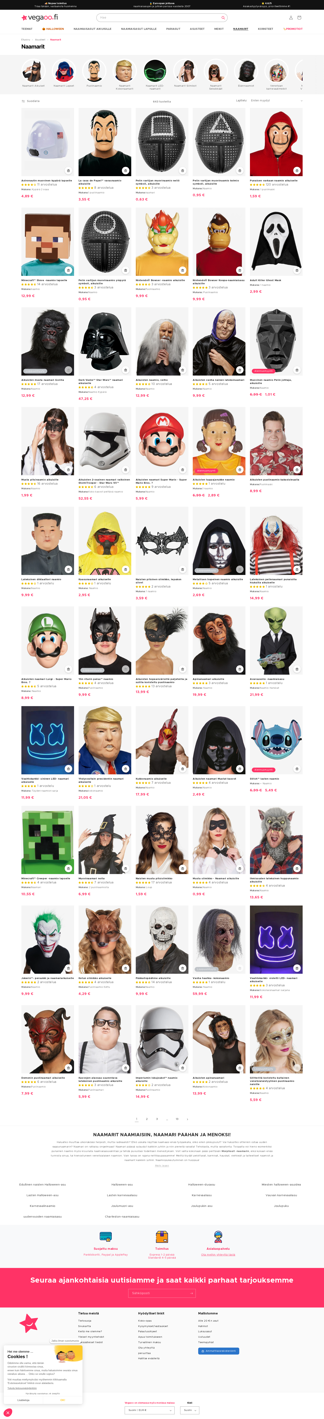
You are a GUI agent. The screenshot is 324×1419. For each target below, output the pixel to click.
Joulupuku (281, 1206)
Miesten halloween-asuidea (281, 1184)
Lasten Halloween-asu (42, 1195)
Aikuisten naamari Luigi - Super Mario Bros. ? (46, 681)
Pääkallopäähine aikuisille (153, 978)
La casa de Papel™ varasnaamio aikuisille (100, 182)
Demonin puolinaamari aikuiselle (43, 1078)
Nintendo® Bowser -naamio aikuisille (160, 280)
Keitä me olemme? (90, 1331)
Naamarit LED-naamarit (155, 87)
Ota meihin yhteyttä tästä (218, 1255)
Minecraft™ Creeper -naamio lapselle (45, 878)
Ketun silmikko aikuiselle (95, 978)
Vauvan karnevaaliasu (281, 1195)
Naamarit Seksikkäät (216, 87)
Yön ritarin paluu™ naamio (96, 679)
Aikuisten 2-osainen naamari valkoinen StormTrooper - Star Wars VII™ (104, 481)
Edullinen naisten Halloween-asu (42, 1184)
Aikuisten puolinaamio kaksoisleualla (274, 480)
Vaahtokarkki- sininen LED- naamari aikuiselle (45, 780)
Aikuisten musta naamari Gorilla (42, 380)
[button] (27, 29)
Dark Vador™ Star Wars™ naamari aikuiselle (101, 382)
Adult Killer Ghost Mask (265, 280)
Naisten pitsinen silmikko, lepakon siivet (159, 581)
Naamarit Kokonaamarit (124, 87)
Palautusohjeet (147, 1331)
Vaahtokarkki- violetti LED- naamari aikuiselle (273, 980)
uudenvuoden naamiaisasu (42, 1216)
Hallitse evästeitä (149, 1358)
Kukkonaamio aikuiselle (151, 779)
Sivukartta (84, 1326)
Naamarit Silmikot (185, 86)
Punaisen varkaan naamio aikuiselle (274, 181)
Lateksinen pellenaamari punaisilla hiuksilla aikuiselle (273, 581)
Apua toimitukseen (150, 1337)
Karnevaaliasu (202, 1195)
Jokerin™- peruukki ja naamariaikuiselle (47, 978)
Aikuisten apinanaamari (208, 1078)
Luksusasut (205, 1331)
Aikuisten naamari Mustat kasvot (214, 779)
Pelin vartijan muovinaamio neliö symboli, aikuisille (158, 182)
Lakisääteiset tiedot (90, 1342)
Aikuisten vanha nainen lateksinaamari (218, 380)
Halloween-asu (122, 1184)
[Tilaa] (191, 1293)
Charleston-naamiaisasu (122, 1216)
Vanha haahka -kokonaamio (211, 978)
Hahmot (203, 1326)
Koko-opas (145, 1321)
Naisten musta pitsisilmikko (154, 878)
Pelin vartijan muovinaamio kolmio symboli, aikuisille (216, 182)
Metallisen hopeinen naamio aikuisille (218, 579)
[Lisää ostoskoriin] (68, 170)
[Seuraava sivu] (187, 1119)
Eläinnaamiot (246, 86)
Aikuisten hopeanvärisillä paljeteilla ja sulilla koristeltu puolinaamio (162, 681)
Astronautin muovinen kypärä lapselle (46, 181)
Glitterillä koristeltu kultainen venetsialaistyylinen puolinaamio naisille (272, 1081)
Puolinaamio (94, 86)
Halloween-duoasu (201, 1184)
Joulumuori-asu (122, 1206)
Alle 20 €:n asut (208, 1321)
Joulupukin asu (201, 1206)
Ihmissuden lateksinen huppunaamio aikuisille (274, 880)
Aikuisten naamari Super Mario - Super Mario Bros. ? (161, 481)
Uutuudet (204, 1337)
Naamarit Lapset (64, 86)
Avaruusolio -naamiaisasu (267, 679)
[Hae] (223, 18)
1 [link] (136, 1119)
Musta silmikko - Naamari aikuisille (216, 878)
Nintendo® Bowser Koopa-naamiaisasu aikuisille (218, 282)
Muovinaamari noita (92, 878)
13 (177, 1119)
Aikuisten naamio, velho (152, 380)
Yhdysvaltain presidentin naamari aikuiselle (101, 780)
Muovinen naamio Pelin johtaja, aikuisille (271, 382)
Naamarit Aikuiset (33, 86)
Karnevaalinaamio (42, 1206)
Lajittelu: (241, 100)
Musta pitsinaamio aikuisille (40, 480)
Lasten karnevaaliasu (122, 1195)
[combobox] (162, 18)
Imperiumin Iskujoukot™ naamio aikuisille (157, 1079)
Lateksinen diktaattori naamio (41, 579)
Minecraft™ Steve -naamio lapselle (44, 280)
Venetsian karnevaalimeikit (276, 87)
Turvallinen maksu (149, 1342)
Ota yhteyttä (146, 1348)
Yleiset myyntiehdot (91, 1337)
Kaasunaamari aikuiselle (95, 579)
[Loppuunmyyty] (68, 370)
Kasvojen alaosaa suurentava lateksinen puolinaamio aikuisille (100, 1079)
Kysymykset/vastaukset (153, 1326)
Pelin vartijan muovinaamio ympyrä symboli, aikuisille (102, 282)
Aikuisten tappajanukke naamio (214, 480)
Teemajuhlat (206, 1342)
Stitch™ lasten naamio (264, 779)
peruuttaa (144, 1353)
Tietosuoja (84, 1321)
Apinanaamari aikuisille (208, 679)
